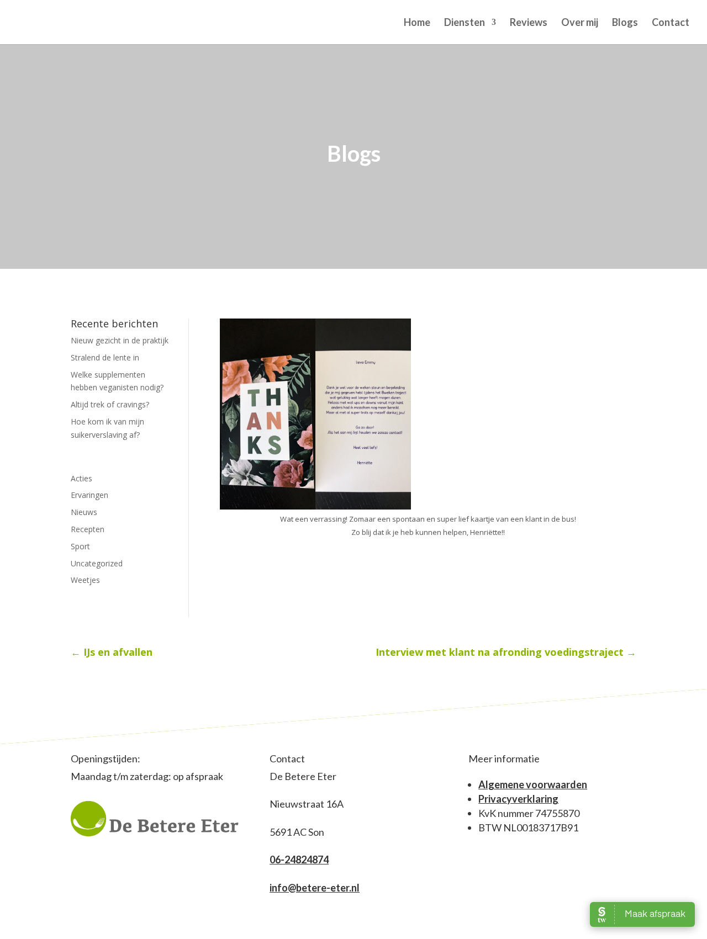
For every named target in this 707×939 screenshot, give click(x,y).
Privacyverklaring (518, 799)
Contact (670, 23)
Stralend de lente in (105, 357)
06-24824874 (299, 859)
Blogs (625, 23)
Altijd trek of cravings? (110, 404)
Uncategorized (97, 563)
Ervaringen (89, 495)
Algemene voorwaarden (532, 784)
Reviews (528, 23)
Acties (81, 478)
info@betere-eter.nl (315, 888)
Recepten (87, 529)
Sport (80, 546)
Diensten (464, 23)
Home (417, 23)
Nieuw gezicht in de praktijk (119, 340)
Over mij (579, 23)
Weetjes (85, 580)
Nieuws (84, 512)
